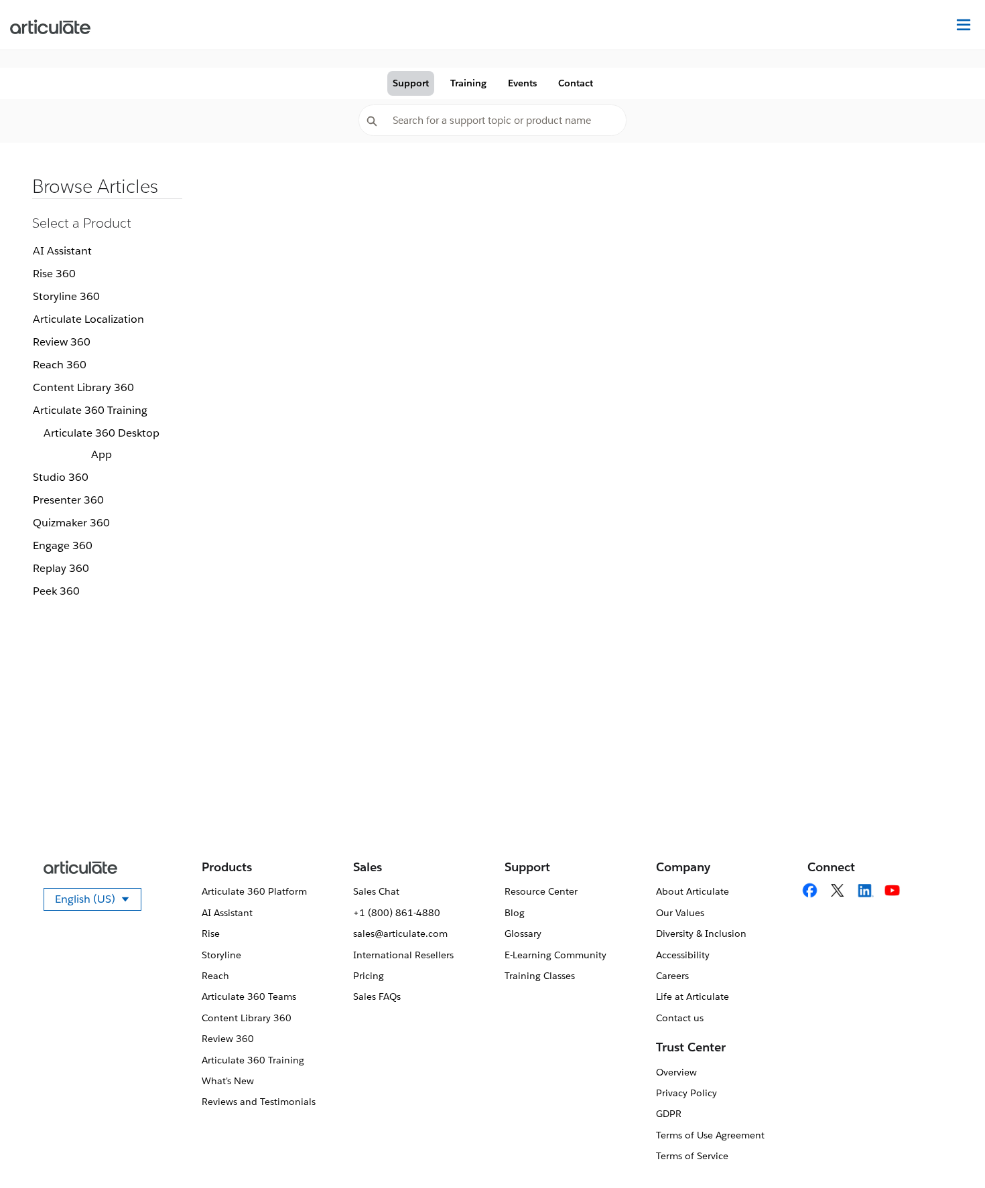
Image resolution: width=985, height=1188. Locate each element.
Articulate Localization (88, 319)
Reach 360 (59, 365)
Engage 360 (62, 545)
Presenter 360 (68, 500)
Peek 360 (56, 591)
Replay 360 (61, 568)
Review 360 (61, 342)
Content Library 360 (83, 387)
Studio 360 (60, 477)
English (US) (98, 901)
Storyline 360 (66, 296)
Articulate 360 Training (90, 410)
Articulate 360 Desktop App (101, 443)
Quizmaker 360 (71, 523)
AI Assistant (62, 251)
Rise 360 (54, 274)
